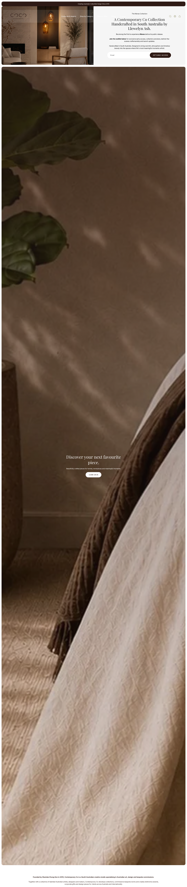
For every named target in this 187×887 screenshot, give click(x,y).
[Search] (170, 16)
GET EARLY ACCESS (160, 55)
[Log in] (175, 16)
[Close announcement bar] (183, 4)
